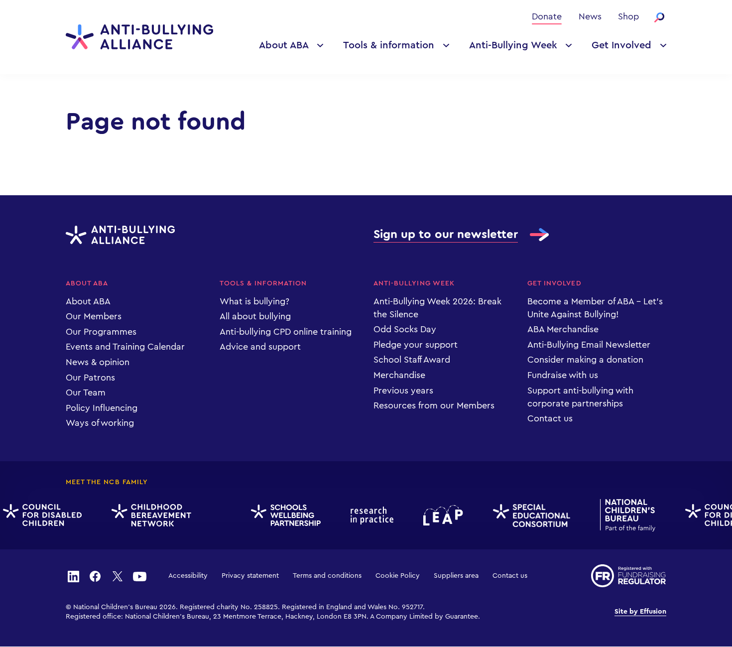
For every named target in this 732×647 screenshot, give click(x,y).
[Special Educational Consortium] (528, 515)
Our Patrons (90, 377)
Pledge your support (415, 344)
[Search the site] (659, 17)
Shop (628, 16)
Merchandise (399, 375)
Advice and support (260, 346)
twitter (117, 575)
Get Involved (621, 45)
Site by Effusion (640, 611)
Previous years (403, 390)
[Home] (139, 36)
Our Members (94, 316)
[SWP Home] (282, 516)
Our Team (86, 392)
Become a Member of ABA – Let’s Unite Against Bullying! (595, 308)
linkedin (73, 575)
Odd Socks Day (404, 329)
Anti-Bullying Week (513, 45)
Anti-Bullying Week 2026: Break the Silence (437, 308)
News (590, 16)
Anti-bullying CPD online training (286, 331)
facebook (95, 575)
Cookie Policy (397, 575)
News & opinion (97, 362)
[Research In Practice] (368, 515)
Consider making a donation (585, 359)
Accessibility (188, 575)
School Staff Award (411, 359)
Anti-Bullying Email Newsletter (588, 344)
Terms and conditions (327, 575)
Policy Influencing (101, 407)
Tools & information (388, 45)
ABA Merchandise (563, 329)
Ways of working (100, 422)
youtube (139, 575)
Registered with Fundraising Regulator (628, 575)
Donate (547, 16)
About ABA (284, 45)
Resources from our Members (433, 405)
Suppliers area (456, 575)
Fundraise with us (562, 375)
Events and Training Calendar (125, 346)
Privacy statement (250, 575)
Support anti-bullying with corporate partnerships (580, 397)
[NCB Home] (624, 515)
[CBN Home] (148, 515)
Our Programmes (101, 331)
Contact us (550, 418)
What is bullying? (254, 301)
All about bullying (255, 316)
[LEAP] (440, 515)
